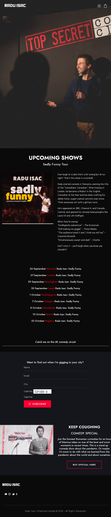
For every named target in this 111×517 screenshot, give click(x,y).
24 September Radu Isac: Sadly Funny (55, 268)
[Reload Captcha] (53, 391)
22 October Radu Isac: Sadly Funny (55, 320)
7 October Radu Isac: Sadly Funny (55, 301)
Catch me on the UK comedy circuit (55, 342)
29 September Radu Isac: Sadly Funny (55, 281)
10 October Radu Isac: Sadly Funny (55, 314)
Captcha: (28, 391)
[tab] (55, 342)
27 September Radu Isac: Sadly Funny (55, 275)
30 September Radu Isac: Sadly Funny (55, 288)
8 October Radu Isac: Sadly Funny (55, 307)
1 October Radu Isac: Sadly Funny (55, 294)
